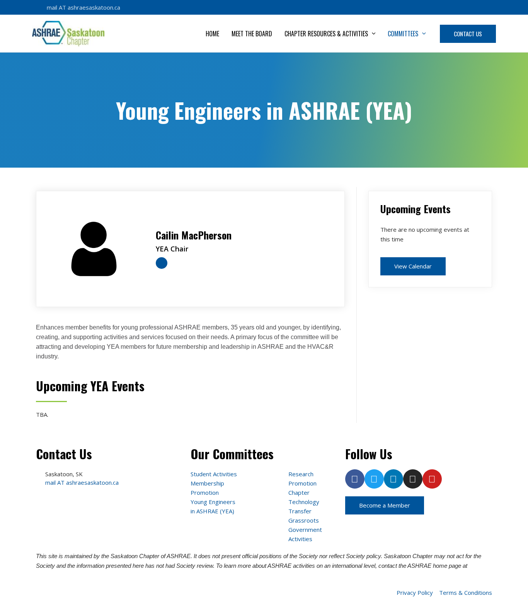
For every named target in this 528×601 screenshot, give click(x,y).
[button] (372, 33)
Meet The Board (252, 33)
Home (212, 33)
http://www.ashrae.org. (64, 575)
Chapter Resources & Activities (326, 33)
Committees (403, 33)
